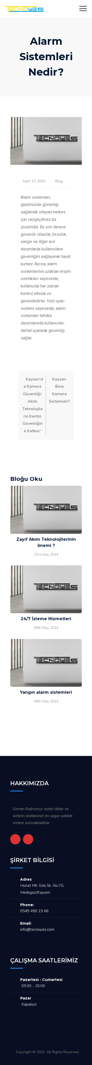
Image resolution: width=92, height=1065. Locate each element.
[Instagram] (28, 839)
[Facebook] (15, 839)
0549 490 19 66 (34, 911)
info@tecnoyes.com (37, 929)
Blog (59, 181)
